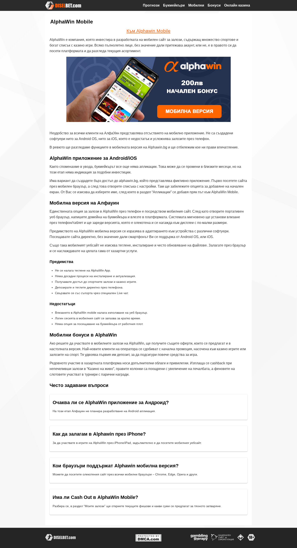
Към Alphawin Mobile (148, 30)
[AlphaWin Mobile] (148, 89)
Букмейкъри (174, 5)
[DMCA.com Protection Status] (148, 537)
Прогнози (151, 5)
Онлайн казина (237, 5)
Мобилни (196, 5)
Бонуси (214, 5)
